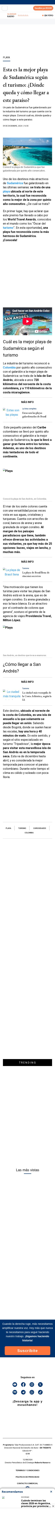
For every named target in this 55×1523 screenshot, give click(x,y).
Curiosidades (39, 828)
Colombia (29, 833)
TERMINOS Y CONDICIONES (27, 1470)
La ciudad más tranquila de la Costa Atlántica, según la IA (36, 696)
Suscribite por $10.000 (43, 8)
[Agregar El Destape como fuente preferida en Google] (27, 132)
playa (7, 191)
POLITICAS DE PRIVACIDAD (27, 1477)
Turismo (22, 828)
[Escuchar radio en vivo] (4, 15)
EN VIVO (48, 15)
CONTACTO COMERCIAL (27, 1483)
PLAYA (8, 828)
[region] (27, 45)
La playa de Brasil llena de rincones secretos (35, 574)
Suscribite (27, 1350)
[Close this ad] (53, 1506)
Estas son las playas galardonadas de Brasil (34, 414)
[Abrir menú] (5, 8)
